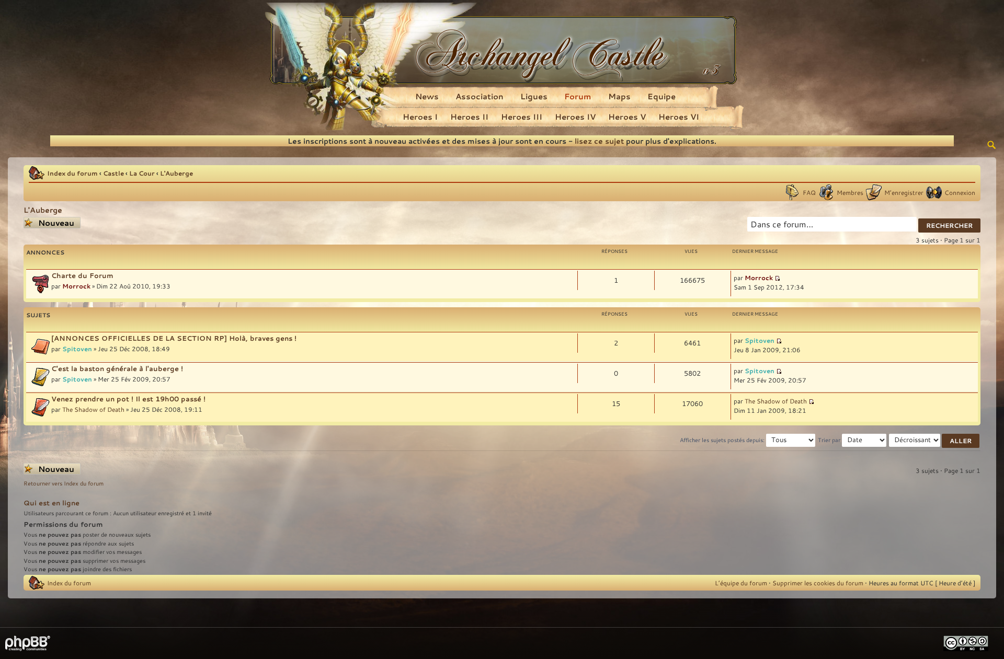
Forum (577, 96)
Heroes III (521, 116)
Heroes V (627, 116)
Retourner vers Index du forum (64, 483)
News (427, 96)
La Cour (142, 173)
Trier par (830, 440)
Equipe (661, 96)
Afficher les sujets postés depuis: (723, 440)
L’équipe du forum (741, 583)
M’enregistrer (903, 192)
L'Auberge (176, 173)
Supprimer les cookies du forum (817, 583)
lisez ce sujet (599, 141)
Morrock (76, 286)
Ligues (533, 96)
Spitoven (77, 348)
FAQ (809, 192)
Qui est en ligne (51, 502)
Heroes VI (678, 116)
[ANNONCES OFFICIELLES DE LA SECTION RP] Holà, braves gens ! (173, 338)
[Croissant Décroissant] (934, 440)
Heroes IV (575, 116)
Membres (850, 192)
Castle (113, 173)
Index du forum (72, 173)
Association (479, 96)
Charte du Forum (82, 275)
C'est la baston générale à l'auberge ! (117, 368)
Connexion (959, 192)
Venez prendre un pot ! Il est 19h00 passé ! (128, 398)
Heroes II (469, 116)
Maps (619, 96)
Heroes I (420, 116)
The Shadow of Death (93, 409)
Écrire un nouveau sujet (49, 222)
